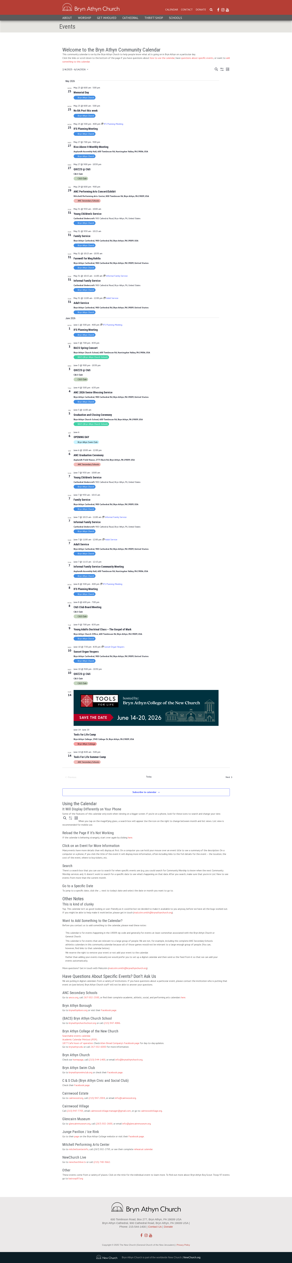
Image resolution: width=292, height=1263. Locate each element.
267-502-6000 (98, 1046)
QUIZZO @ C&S (82, 169)
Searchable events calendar (76, 1035)
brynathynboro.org (78, 1010)
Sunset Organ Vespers (86, 651)
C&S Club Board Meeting (87, 607)
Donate (201, 9)
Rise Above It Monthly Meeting (91, 146)
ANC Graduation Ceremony (89, 455)
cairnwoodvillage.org (151, 1110)
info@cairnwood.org (125, 1097)
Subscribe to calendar (144, 792)
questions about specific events (197, 57)
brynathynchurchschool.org (82, 1022)
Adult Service (81, 303)
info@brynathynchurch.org (129, 1059)
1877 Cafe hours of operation (77, 1043)
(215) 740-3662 (102, 1161)
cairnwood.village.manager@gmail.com (111, 1110)
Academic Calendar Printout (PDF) (79, 1039)
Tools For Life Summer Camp (90, 757)
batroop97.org (76, 1178)
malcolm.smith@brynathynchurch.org (153, 912)
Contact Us (155, 1226)
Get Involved (106, 18)
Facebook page (108, 1010)
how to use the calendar (162, 57)
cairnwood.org (76, 1097)
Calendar (171, 9)
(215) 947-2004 (97, 1097)
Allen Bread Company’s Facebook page (119, 1043)
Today (149, 776)
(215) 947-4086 (112, 1022)
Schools (175, 18)
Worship (84, 18)
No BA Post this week (86, 110)
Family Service (82, 236)
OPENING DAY (81, 437)
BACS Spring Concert (85, 347)
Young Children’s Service (87, 213)
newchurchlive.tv (77, 1161)
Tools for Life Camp (85, 734)
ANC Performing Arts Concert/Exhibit (95, 191)
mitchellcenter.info (78, 1149)
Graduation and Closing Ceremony (93, 414)
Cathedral (130, 18)
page (76, 1136)
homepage (78, 1059)
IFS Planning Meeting (86, 128)
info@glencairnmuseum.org (136, 1123)
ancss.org (73, 997)
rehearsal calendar (143, 1149)
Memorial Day (81, 92)
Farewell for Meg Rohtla (87, 258)
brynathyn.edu (76, 1046)
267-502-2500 (91, 997)
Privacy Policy (183, 1245)
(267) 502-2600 (104, 1123)
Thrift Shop (153, 18)
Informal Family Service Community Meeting (99, 566)
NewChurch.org (191, 1257)
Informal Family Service (87, 280)
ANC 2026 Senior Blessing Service (93, 392)
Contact (187, 9)
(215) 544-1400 (97, 1059)
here (130, 837)
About (67, 18)
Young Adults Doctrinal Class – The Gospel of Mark (102, 629)
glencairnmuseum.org (79, 1123)
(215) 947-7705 (75, 1110)
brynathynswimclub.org (80, 1072)
